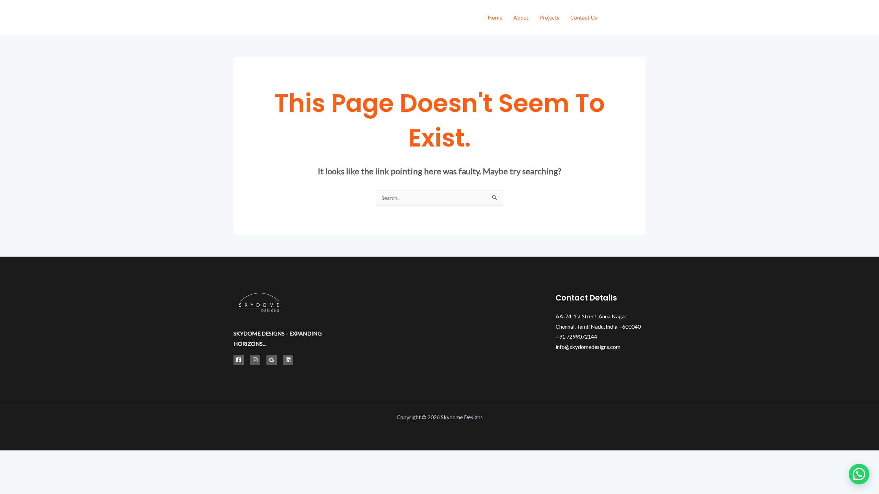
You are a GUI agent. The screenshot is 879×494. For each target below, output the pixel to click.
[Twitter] (627, 18)
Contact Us (583, 17)
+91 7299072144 (576, 336)
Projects (549, 17)
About (520, 17)
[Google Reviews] (271, 360)
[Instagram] (643, 18)
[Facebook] (612, 18)
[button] (859, 474)
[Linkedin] (288, 360)
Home (495, 17)
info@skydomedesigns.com (588, 346)
